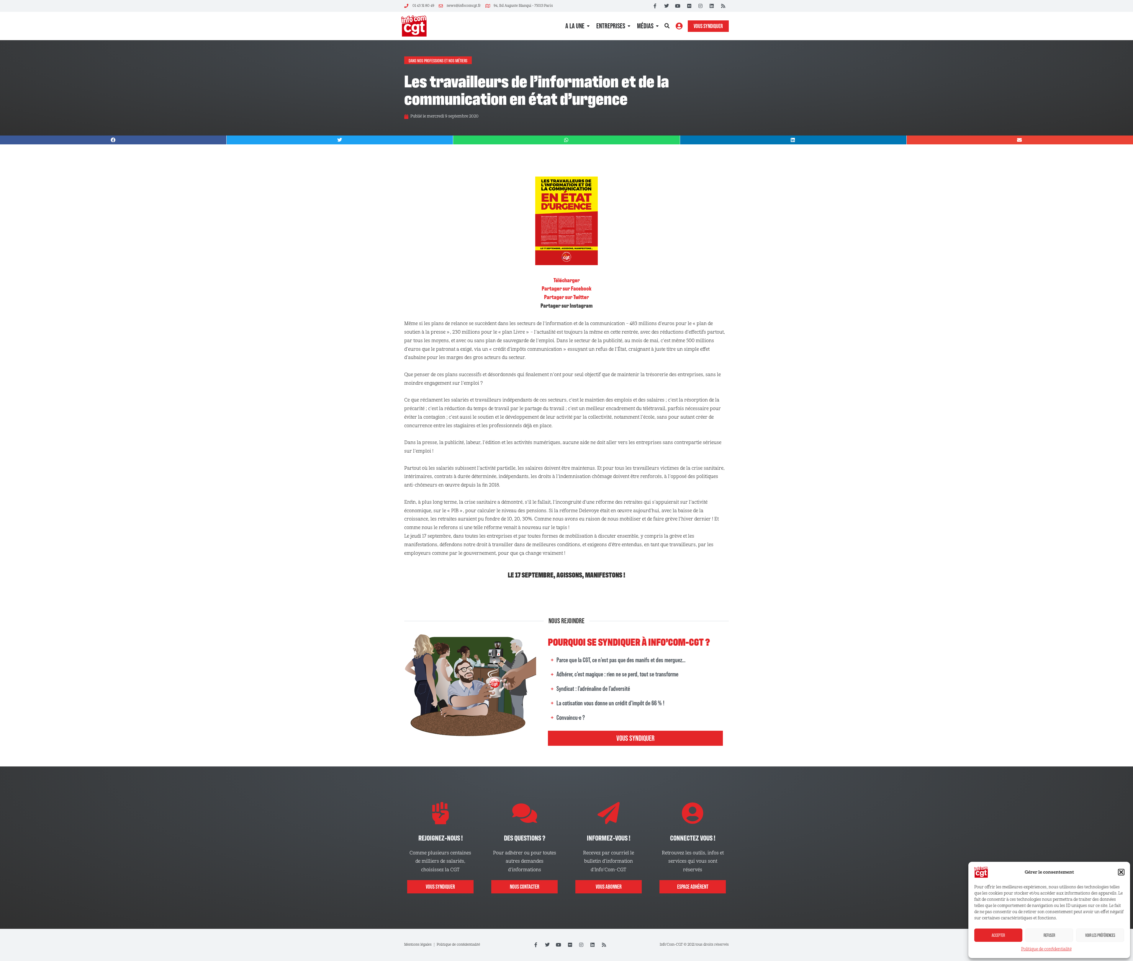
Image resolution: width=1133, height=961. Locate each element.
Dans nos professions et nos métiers (438, 60)
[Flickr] (689, 6)
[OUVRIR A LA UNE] (588, 26)
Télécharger (567, 280)
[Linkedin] (711, 6)
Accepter (998, 935)
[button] (1121, 872)
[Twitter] (666, 6)
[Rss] (723, 6)
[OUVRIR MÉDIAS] (657, 26)
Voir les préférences (1100, 935)
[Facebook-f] (655, 6)
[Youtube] (677, 6)
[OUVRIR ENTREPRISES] (629, 26)
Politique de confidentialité (1046, 949)
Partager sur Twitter (566, 297)
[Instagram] (700, 6)
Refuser (1049, 935)
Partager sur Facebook (566, 288)
